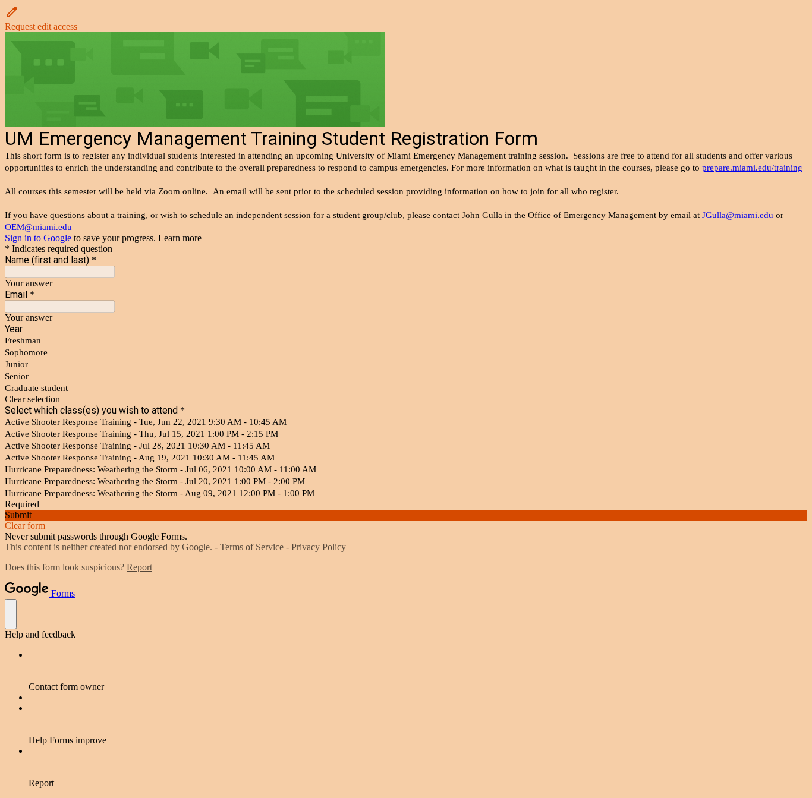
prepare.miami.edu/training (752, 167)
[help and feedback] (11, 614)
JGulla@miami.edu (737, 215)
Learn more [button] (180, 238)
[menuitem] (418, 670)
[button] (406, 18)
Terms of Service (252, 547)
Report (139, 567)
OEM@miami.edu (38, 227)
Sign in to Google (38, 238)
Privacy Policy (318, 547)
